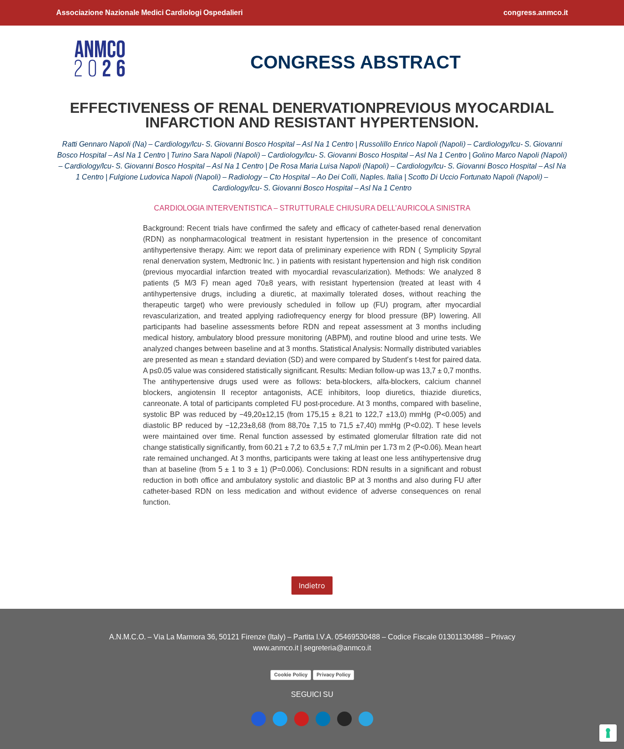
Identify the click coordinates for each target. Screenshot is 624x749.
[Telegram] (366, 719)
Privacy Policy (333, 674)
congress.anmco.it (535, 12)
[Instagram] (344, 719)
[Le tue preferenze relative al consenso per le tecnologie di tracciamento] (608, 733)
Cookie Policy (290, 674)
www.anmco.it (275, 648)
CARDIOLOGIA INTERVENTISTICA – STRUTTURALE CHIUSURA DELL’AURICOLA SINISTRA (312, 208)
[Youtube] (301, 719)
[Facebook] (258, 719)
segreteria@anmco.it (337, 648)
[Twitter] (280, 719)
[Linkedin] (323, 719)
